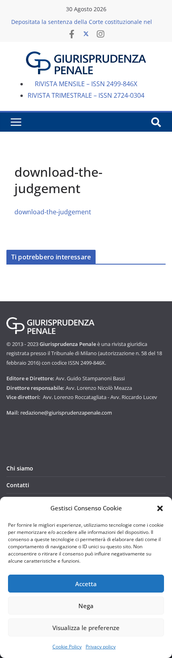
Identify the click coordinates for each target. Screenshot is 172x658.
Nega (86, 606)
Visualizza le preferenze (86, 628)
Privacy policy (101, 646)
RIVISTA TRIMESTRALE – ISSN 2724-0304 (86, 95)
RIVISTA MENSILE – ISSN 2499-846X (86, 83)
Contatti (17, 485)
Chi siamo (19, 468)
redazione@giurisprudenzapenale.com (66, 412)
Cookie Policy (67, 646)
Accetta (86, 584)
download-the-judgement (52, 211)
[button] (160, 508)
